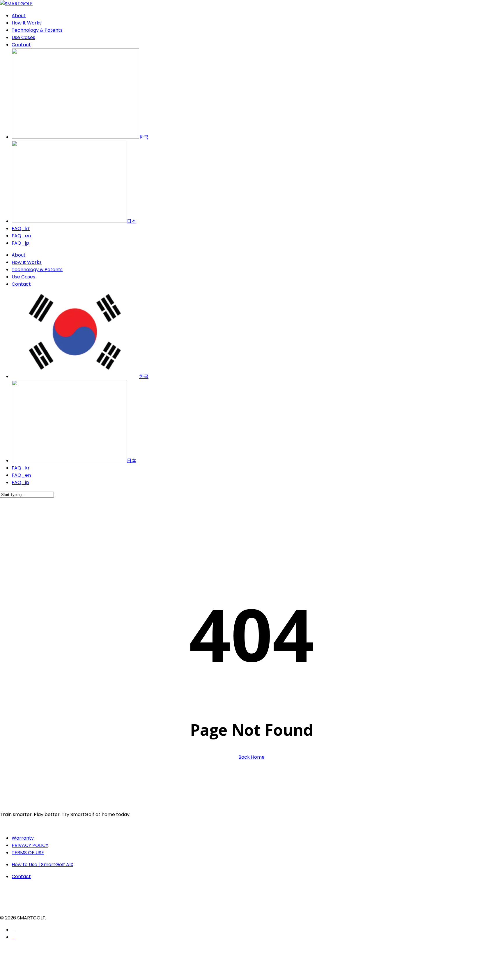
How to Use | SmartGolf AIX (42, 864)
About (19, 255)
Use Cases (23, 276)
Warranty (23, 838)
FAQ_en (21, 475)
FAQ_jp (20, 482)
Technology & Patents (37, 269)
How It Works (27, 262)
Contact (21, 284)
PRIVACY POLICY (30, 845)
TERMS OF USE (28, 852)
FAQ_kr (21, 468)
